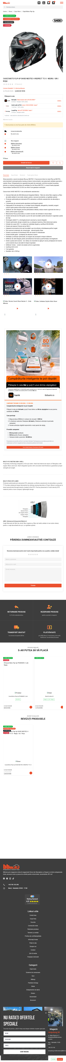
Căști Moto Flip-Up (28, 11)
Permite (60, 1059)
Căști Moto (17, 11)
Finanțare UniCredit (33, 957)
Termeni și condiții (33, 932)
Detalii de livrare (26, 163)
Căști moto (33, 969)
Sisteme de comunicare (33, 972)
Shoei (10, 11)
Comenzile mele (33, 926)
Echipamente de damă (33, 990)
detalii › (59, 100)
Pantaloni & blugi (33, 983)
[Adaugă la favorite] (53, 163)
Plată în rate (33, 943)
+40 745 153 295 (13, 884)
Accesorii (33, 1000)
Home (5, 11)
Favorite (33, 922)
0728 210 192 (51, 1047)
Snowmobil (33, 997)
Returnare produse (33, 929)
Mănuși (33, 979)
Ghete (33, 986)
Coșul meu (33, 919)
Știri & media (33, 953)
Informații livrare (33, 939)
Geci (33, 976)
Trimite (33, 585)
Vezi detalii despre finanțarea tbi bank (33, 447)
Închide (54, 1059)
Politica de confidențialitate (33, 936)
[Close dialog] (45, 1012)
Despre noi (33, 946)
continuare (24, 1052)
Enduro (33, 993)
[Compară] (60, 163)
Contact (33, 950)
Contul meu (33, 915)
